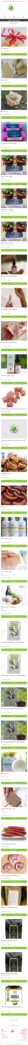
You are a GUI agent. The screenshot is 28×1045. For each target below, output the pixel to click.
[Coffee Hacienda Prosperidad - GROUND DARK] (14, 631)
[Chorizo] (14, 495)
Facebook (4, 1031)
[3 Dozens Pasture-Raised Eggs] (14, 132)
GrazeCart (21, 1043)
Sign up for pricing (6, 50)
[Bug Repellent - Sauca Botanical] (14, 298)
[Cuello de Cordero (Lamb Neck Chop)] (14, 864)
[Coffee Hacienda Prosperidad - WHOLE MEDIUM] (14, 730)
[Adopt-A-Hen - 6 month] (14, 231)
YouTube (5, 1037)
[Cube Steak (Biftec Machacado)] (14, 832)
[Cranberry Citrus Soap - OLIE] (14, 797)
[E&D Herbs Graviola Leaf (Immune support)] (14, 995)
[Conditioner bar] (14, 762)
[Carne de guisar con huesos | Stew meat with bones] (14, 397)
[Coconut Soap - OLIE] (14, 560)
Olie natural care (4, 575)
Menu (23, 17)
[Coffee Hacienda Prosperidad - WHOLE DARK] (14, 697)
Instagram (4, 1035)
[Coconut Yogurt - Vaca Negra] (14, 595)
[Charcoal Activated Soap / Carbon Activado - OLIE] (14, 429)
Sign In (14, 17)
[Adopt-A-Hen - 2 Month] (14, 198)
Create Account (16, 20)
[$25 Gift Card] (14, 68)
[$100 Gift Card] (14, 37)
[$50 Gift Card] (14, 100)
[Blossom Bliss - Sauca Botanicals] (14, 264)
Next (16, 1020)
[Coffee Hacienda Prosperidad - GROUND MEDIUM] (14, 664)
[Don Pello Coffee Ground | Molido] (14, 962)
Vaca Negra (3, 610)
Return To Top (14, 1025)
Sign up (14, 54)
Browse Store (13, 23)
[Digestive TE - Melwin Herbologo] (14, 896)
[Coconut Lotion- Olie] (14, 527)
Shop (5, 17)
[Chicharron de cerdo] (14, 462)
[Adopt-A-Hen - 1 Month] (14, 165)
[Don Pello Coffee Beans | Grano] (14, 929)
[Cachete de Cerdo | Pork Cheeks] (14, 331)
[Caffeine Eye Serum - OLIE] (14, 364)
